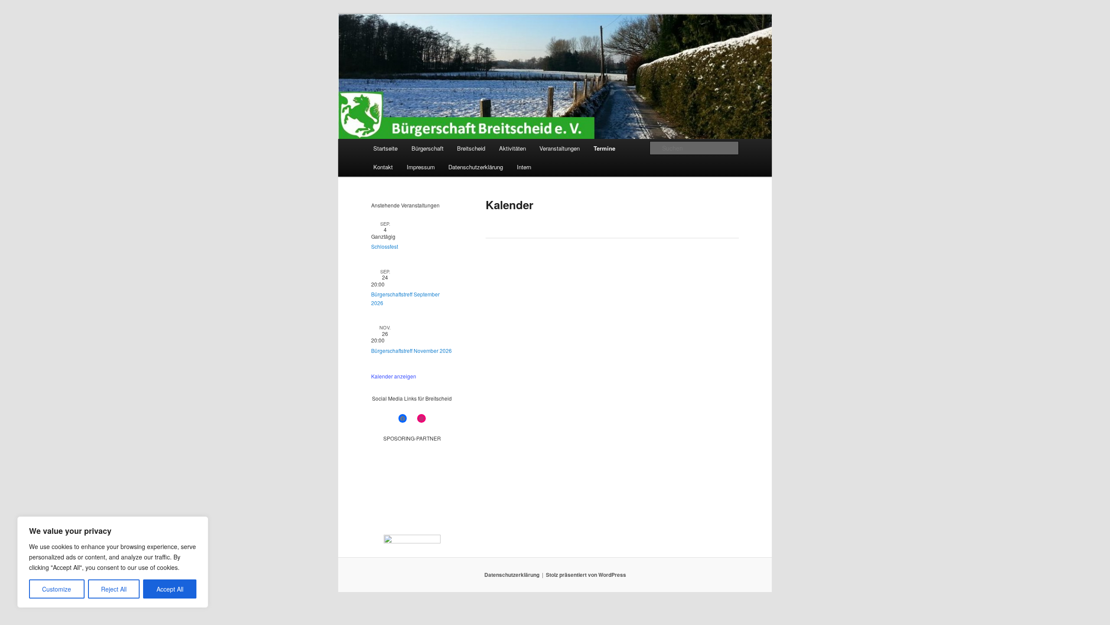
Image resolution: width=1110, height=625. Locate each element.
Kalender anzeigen (393, 376)
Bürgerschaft (427, 148)
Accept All (170, 589)
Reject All (114, 589)
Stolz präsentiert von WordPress (586, 575)
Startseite (385, 148)
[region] (112, 562)
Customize (56, 589)
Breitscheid (471, 148)
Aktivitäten (512, 148)
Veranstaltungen (559, 148)
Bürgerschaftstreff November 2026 (411, 350)
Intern (524, 167)
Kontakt (383, 167)
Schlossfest (384, 246)
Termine (604, 148)
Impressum (421, 167)
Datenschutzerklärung (475, 167)
